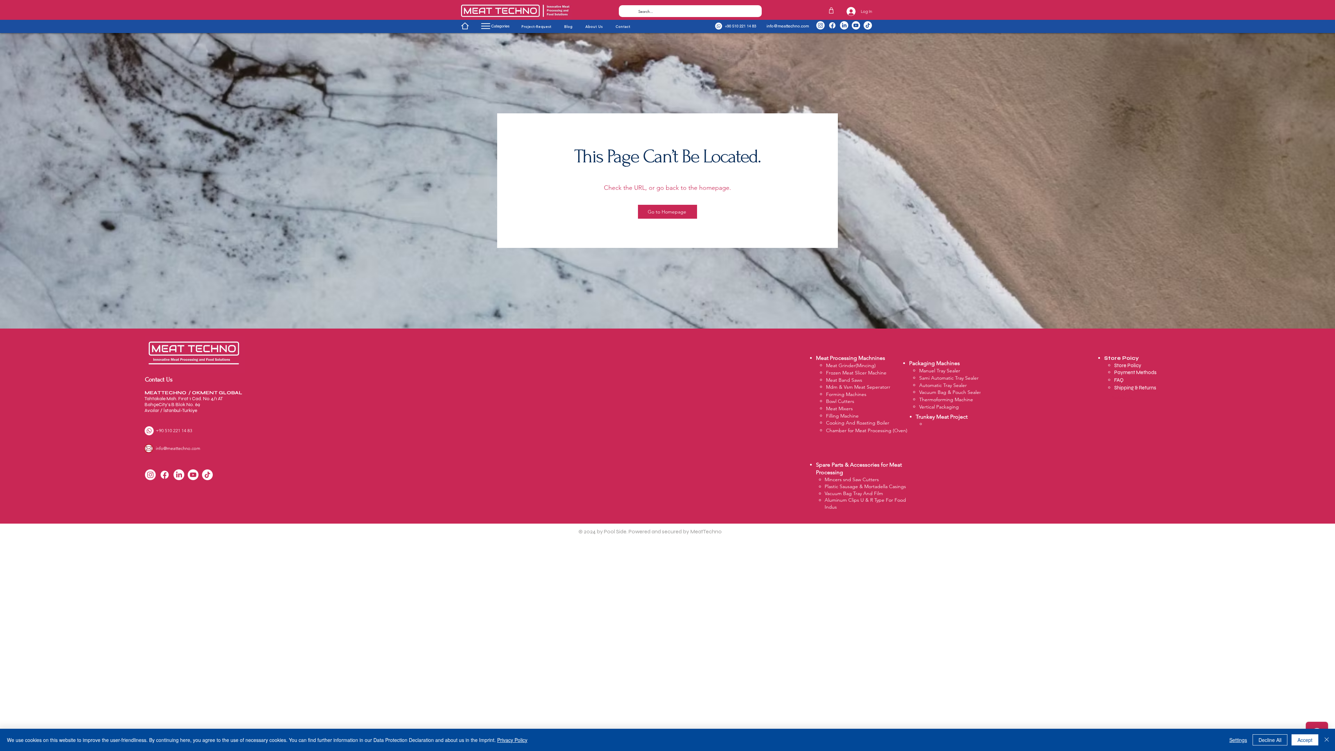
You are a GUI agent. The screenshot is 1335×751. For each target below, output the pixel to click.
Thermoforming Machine (946, 399)
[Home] (465, 26)
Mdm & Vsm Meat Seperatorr (858, 387)
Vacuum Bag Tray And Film (854, 493)
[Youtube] (856, 25)
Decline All (1270, 739)
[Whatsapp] (718, 26)
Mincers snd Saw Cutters (852, 479)
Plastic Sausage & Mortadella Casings (865, 486)
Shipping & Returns (1135, 388)
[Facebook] (832, 25)
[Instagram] (820, 25)
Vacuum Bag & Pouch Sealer (950, 392)
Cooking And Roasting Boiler (857, 423)
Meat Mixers (839, 408)
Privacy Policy (512, 739)
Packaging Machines (934, 363)
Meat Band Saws (844, 380)
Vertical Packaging (939, 407)
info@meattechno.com (788, 26)
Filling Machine (842, 416)
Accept (1304, 739)
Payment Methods (1136, 372)
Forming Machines (846, 394)
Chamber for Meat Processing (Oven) (866, 430)
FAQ (1119, 380)
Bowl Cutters (840, 401)
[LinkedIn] (844, 25)
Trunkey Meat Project (942, 416)
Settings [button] (1238, 739)
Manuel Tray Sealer (939, 371)
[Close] (1326, 739)
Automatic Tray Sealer (943, 385)
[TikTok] (868, 25)
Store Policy (1128, 365)
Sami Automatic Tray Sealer (949, 378)
